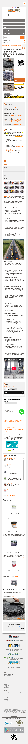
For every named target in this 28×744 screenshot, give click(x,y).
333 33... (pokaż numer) (10, 403)
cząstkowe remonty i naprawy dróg (12, 138)
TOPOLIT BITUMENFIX (14, 514)
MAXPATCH (9, 483)
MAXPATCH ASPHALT (11, 458)
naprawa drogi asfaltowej (10, 149)
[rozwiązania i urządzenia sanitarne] (14, 655)
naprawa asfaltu (16, 123)
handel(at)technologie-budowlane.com (11, 404)
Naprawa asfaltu (16, 421)
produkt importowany (12, 107)
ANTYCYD (9, 464)
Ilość (5, 389)
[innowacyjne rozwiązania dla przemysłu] (14, 637)
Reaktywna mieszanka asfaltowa (14, 589)
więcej (5, 451)
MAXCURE (9, 489)
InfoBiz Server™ (11, 712)
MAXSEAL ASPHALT (14, 571)
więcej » (15, 518)
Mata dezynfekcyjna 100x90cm (13, 470)
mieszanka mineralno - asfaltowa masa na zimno (15, 144)
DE (18, 8)
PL (10, 8)
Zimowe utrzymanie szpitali (14, 420)
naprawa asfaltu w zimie (17, 124)
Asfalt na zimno (14, 118)
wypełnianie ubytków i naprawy (15, 121)
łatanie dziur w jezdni (9, 150)
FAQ (5, 175)
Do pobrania (7, 172)
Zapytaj (5, 178)
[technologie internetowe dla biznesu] (14, 663)
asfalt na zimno (18, 161)
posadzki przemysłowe (8, 123)
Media (5, 164)
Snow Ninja (13, 115)
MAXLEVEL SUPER (11, 495)
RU (15, 8)
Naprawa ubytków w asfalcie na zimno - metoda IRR (14, 429)
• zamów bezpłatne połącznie (9, 411)
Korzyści (6, 167)
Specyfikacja (7, 170)
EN (12, 8)
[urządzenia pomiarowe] (14, 646)
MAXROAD (9, 477)
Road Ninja (17, 115)
